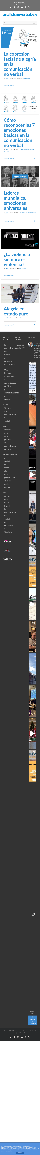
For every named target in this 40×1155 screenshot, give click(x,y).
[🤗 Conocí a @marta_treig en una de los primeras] (32, 571)
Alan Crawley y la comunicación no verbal (7, 412)
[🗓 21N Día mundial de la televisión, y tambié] (32, 798)
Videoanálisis (22, 268)
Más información (8, 85)
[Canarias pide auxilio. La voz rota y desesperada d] (32, 474)
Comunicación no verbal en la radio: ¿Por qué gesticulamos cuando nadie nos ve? (7, 470)
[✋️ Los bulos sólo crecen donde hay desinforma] (32, 701)
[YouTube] (22, 7)
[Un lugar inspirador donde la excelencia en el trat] (32, 636)
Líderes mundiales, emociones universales (15, 200)
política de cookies (19, 1150)
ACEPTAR (20, 1152)
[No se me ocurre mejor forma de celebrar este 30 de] (32, 442)
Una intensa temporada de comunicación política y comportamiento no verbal (7, 384)
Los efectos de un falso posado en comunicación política (7, 437)
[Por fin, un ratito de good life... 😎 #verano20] (32, 863)
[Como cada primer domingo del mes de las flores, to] (32, 960)
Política (6, 214)
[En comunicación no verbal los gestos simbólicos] (32, 830)
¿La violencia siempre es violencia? (17, 259)
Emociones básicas (26, 149)
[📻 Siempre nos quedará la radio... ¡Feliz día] (32, 539)
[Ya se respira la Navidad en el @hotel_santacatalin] (32, 733)
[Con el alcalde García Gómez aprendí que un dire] (32, 992)
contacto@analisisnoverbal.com (20, 4)
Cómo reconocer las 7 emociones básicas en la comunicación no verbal (19, 132)
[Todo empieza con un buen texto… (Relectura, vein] (32, 410)
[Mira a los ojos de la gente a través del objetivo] (32, 377)
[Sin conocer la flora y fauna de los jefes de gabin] (32, 507)
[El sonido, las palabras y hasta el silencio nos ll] (32, 895)
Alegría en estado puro (16, 311)
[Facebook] (14, 7)
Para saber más (26, 78)
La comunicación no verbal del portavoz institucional (7, 355)
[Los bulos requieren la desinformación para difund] (32, 927)
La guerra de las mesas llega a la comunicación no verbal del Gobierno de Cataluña (7, 512)
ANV (7, 78)
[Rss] (29, 7)
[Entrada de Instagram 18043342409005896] (32, 668)
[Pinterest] (25, 7)
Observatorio (23, 212)
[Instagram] (18, 7)
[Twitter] (11, 7)
